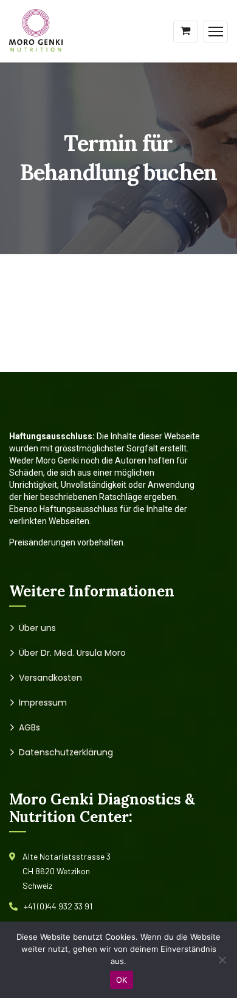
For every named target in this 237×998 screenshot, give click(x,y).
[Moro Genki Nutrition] (36, 30)
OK (122, 980)
